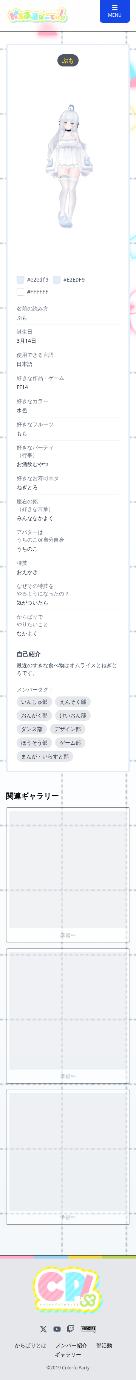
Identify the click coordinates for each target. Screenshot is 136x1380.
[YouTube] (57, 1329)
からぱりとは (30, 1345)
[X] (43, 1329)
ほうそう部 (34, 742)
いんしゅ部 (34, 701)
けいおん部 (73, 715)
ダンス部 (31, 729)
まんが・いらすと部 (45, 756)
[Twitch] (70, 1329)
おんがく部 (34, 715)
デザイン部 (67, 729)
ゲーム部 (70, 742)
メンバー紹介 (71, 1345)
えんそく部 (73, 701)
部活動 (104, 1345)
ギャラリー (68, 1354)
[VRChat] (88, 1329)
